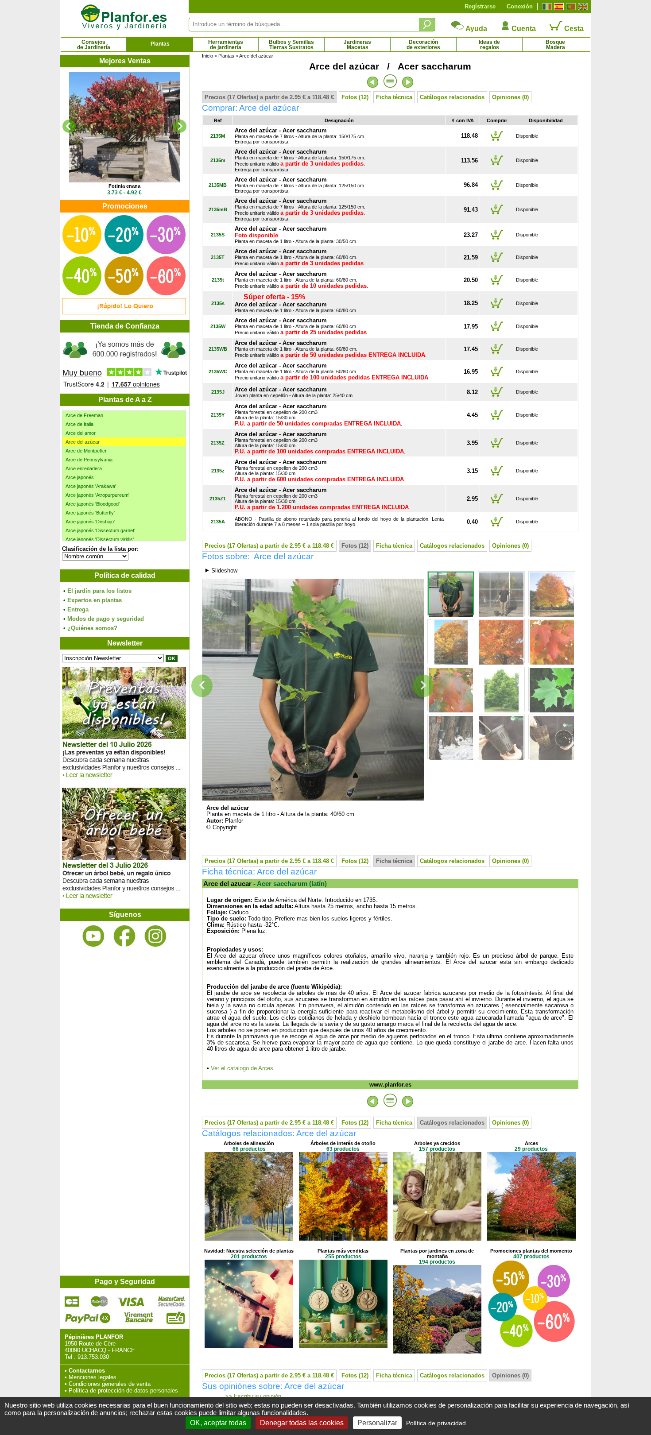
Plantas (160, 44)
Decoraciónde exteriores (423, 44)
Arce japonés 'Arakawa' (91, 486)
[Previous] (69, 126)
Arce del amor (81, 433)
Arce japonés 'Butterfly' (90, 512)
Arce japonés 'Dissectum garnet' (100, 530)
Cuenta (523, 28)
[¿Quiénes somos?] (124, 363)
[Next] (179, 126)
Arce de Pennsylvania (89, 459)
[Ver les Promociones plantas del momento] (124, 312)
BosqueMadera (555, 44)
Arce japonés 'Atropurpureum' (97, 495)
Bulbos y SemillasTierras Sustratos (291, 44)
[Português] (570, 6)
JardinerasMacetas (357, 44)
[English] (582, 6)
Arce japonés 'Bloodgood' (93, 504)
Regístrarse (480, 6)
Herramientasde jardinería (225, 44)
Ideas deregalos (489, 44)
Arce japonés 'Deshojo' (90, 521)
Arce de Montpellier (86, 450)
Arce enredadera (84, 468)
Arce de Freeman (84, 415)
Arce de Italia (79, 424)
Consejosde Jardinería (93, 44)
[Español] (558, 6)
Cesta (573, 28)
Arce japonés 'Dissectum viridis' (100, 539)
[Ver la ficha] (124, 127)
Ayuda (475, 28)
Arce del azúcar (83, 442)
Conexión (520, 6)
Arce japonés (80, 477)
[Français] (546, 6)
